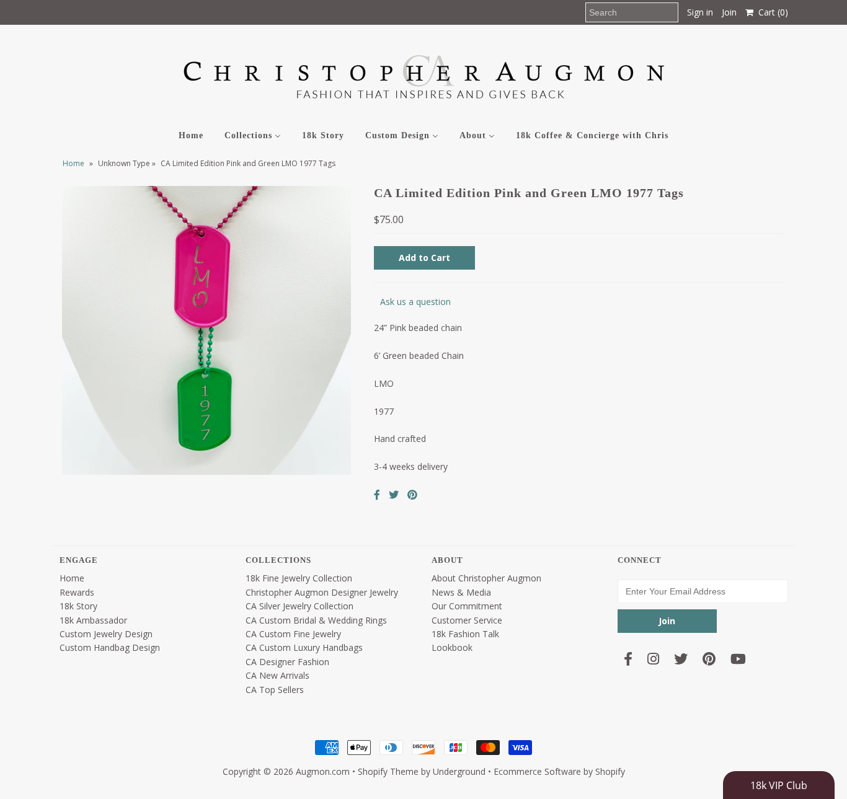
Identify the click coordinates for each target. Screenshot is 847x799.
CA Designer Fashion (287, 662)
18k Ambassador (93, 620)
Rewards (77, 592)
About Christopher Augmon (486, 578)
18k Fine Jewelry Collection (299, 578)
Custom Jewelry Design (106, 634)
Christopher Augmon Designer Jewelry (322, 592)
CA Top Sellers (275, 689)
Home (73, 163)
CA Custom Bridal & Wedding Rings (316, 620)
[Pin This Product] (412, 494)
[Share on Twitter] (394, 494)
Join (729, 12)
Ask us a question (415, 301)
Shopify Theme (388, 771)
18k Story (78, 606)
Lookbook (452, 647)
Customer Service (467, 620)
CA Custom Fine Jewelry (293, 634)
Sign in (700, 12)
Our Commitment (467, 606)
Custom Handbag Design (110, 647)
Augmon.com (323, 771)
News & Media (461, 592)
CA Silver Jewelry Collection (299, 606)
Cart (770, 12)
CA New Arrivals (277, 675)
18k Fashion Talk (465, 634)
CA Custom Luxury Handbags (304, 647)
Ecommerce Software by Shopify (559, 771)
